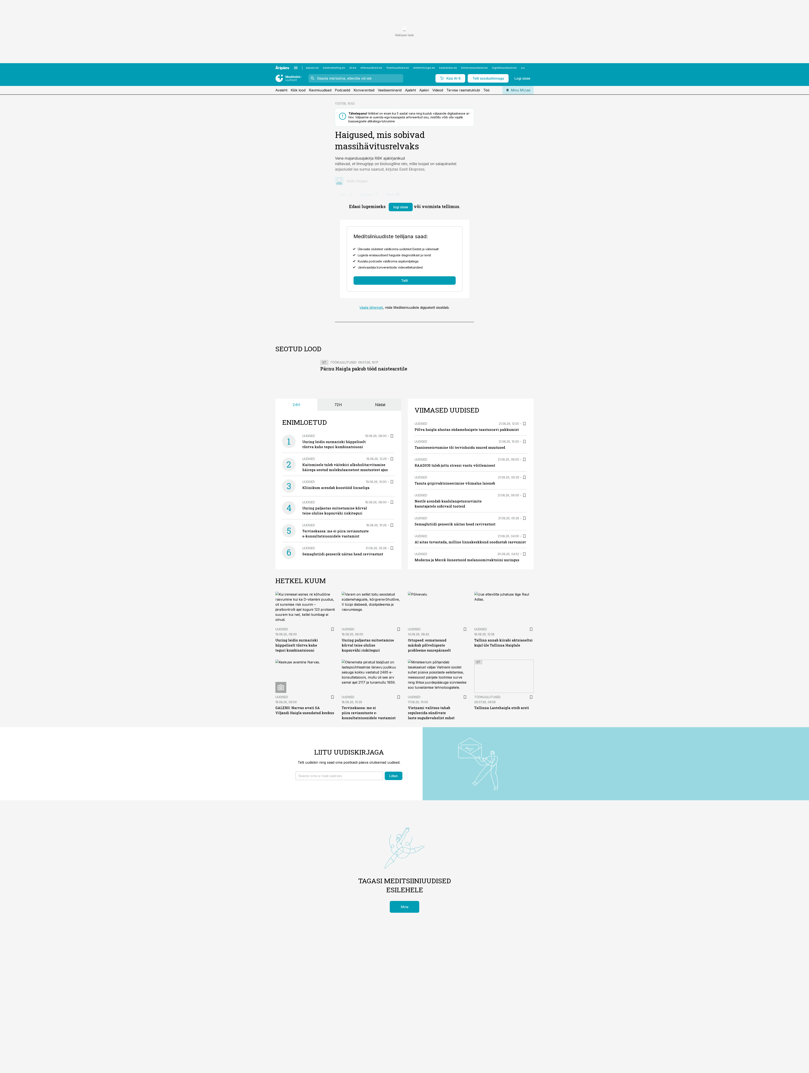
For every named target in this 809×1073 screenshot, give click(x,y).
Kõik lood (298, 90)
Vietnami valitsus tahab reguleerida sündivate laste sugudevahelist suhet (431, 713)
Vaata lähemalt (371, 307)
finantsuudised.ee (397, 67)
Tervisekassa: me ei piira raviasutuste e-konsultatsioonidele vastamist (369, 713)
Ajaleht (410, 90)
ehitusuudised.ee (371, 67)
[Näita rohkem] (523, 68)
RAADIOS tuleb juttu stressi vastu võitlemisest (455, 465)
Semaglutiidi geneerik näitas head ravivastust (342, 554)
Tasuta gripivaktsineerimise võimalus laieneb (455, 483)
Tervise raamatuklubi (463, 90)
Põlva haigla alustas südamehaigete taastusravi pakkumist (467, 429)
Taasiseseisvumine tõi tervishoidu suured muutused (460, 447)
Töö (486, 90)
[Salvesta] (391, 435)
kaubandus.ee (448, 67)
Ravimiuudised (320, 90)
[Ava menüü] (296, 68)
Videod (437, 90)
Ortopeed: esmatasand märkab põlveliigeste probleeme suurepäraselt (429, 645)
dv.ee (352, 67)
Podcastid (342, 90)
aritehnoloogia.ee (424, 67)
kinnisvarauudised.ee (474, 67)
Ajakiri (424, 90)
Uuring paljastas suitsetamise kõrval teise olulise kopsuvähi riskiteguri (368, 645)
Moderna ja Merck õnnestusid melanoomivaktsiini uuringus (467, 560)
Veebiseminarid (390, 90)
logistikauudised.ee (504, 67)
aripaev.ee (312, 67)
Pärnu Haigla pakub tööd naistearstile (363, 369)
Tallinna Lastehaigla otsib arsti (501, 708)
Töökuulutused (343, 362)
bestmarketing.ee (334, 67)
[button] (339, 776)
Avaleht (281, 90)
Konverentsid (364, 90)
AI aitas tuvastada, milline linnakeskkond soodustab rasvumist (470, 542)
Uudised (308, 436)
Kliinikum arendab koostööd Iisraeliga (336, 487)
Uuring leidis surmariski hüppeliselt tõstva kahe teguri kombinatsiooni (296, 645)
